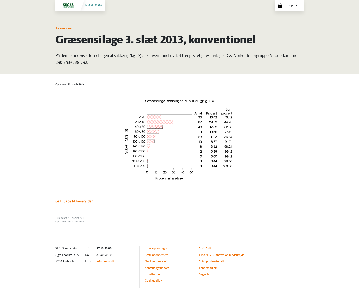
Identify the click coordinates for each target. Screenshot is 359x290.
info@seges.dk (105, 261)
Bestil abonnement (156, 255)
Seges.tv (204, 274)
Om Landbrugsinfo (156, 261)
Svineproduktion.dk (211, 261)
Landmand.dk (208, 268)
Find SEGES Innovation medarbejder (222, 255)
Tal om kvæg (64, 29)
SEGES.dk (205, 248)
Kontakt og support (157, 268)
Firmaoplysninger (156, 248)
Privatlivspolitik (155, 274)
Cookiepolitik (153, 281)
